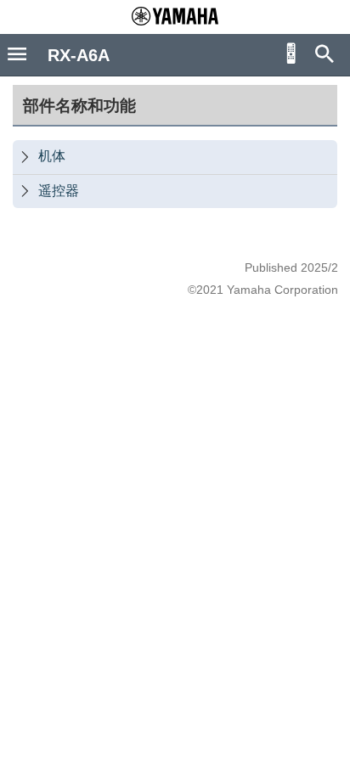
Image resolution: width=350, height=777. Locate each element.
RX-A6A (79, 55)
